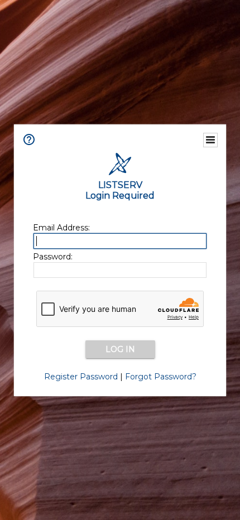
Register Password (81, 377)
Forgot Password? (160, 377)
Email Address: (61, 228)
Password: (53, 257)
